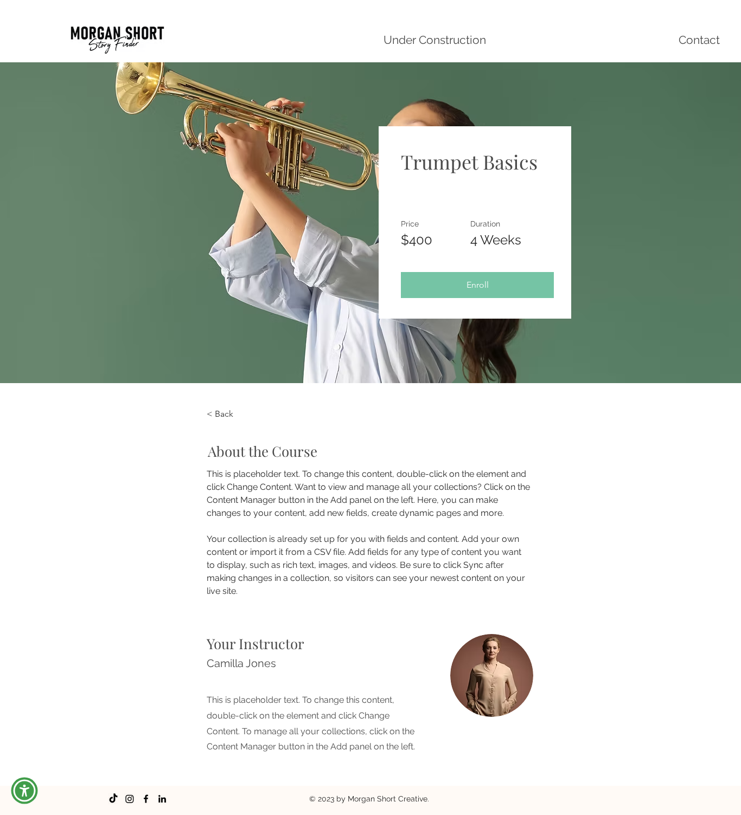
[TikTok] (113, 798)
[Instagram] (129, 798)
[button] (477, 285)
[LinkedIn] (162, 798)
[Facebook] (145, 798)
